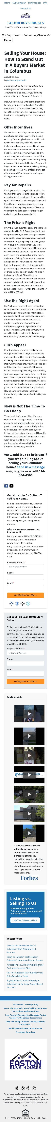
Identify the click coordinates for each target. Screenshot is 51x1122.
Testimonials (34, 2)
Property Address (16, 562)
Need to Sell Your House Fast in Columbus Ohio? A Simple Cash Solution (21, 949)
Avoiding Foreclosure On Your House (25, 1028)
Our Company (19, 2)
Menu (7, 40)
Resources (18, 1004)
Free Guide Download (25, 1032)
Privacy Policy (31, 1004)
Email (10, 583)
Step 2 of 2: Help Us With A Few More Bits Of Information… (25, 1023)
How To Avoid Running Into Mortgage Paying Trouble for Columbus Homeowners (25, 1016)
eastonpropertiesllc (17, 80)
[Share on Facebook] (6, 486)
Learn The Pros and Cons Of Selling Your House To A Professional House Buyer (25, 1009)
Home (7, 2)
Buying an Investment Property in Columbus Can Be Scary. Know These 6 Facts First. (25, 984)
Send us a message (31, 467)
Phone (10, 572)
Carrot (44, 1118)
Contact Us (25, 8)
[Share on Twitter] (11, 486)
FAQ (45, 2)
